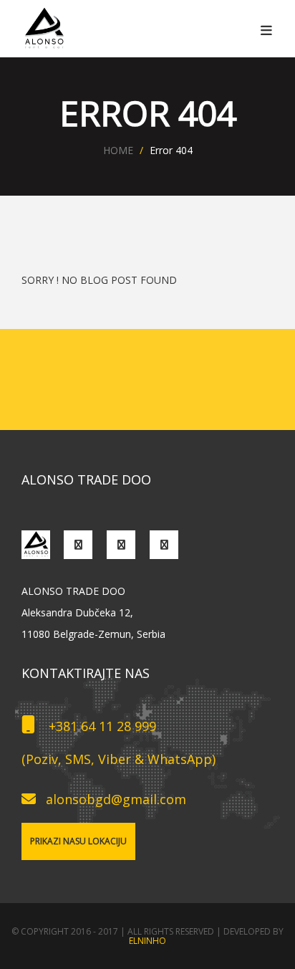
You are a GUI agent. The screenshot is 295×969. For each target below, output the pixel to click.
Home (118, 150)
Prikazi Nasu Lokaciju (78, 841)
